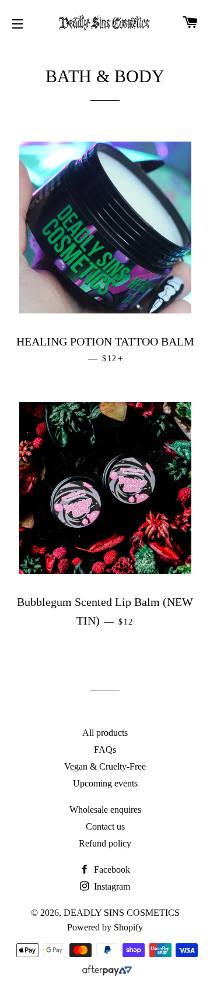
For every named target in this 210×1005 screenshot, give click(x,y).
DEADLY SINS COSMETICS (122, 913)
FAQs (105, 749)
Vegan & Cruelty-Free (105, 766)
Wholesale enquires (105, 809)
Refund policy (105, 843)
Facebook (111, 869)
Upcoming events (105, 783)
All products (105, 733)
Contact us (105, 826)
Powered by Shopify (105, 927)
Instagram (111, 886)
